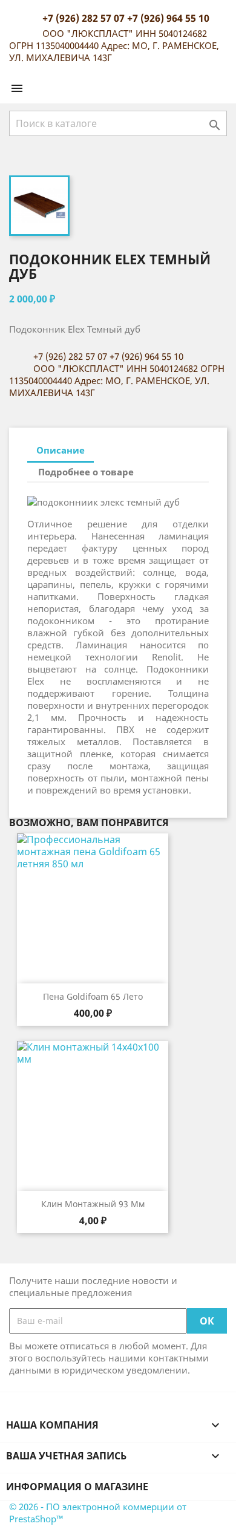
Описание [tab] (60, 450)
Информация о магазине (77, 1486)
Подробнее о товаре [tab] (86, 472)
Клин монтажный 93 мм (93, 1204)
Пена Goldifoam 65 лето (93, 996)
